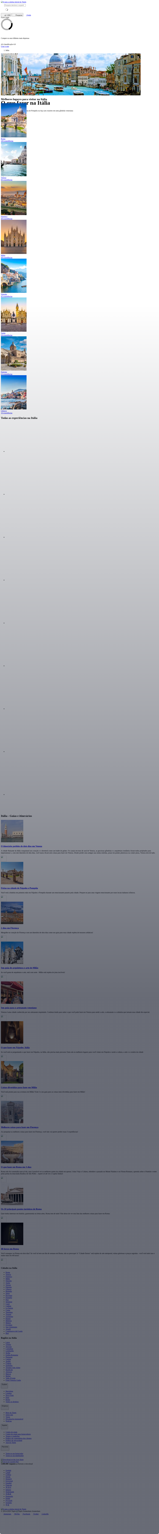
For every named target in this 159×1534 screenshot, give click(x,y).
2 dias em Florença (10, 928)
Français (9, 1485)
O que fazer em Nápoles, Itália (15, 1047)
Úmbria (8, 1363)
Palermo (9, 1287)
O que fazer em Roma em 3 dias (16, 1167)
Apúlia (8, 1361)
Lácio (8, 1342)
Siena (8, 1293)
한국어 (8, 1487)
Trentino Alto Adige (13, 1368)
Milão (8, 1279)
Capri (8, 1304)
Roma (8, 1272)
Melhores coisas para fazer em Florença (19, 1127)
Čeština (8, 1475)
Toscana (9, 1347)
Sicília (8, 1353)
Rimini (8, 1319)
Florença (9, 1277)
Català (8, 1473)
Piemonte (9, 1357)
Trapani (8, 1314)
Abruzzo (9, 1372)
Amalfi (8, 1329)
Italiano (8, 1490)
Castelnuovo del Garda (14, 1331)
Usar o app (5, 46)
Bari (7, 1333)
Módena (9, 1321)
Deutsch (9, 1479)
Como (8, 1310)
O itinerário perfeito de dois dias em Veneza (21, 846)
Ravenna (9, 1296)
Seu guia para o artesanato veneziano (19, 1007)
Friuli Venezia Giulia (13, 1380)
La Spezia (9, 1308)
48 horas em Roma (10, 1249)
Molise (8, 1376)
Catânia (8, 1306)
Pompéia (9, 1298)
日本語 (8, 1494)
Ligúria (8, 1359)
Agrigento (9, 1317)
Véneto (8, 1345)
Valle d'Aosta (10, 1378)
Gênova (8, 1289)
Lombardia (10, 1351)
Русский (9, 1501)
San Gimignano (11, 1327)
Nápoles (9, 1281)
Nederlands (10, 1492)
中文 (7, 1505)
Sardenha (9, 1366)
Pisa (7, 1300)
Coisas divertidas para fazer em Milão (19, 1087)
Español (9, 1483)
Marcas (8, 1374)
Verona (8, 1285)
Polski (8, 1498)
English (8, 1470)
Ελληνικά (9, 1481)
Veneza (8, 1274)
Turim (8, 1283)
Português (9, 1496)
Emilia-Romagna (12, 1355)
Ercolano (9, 1325)
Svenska (9, 1503)
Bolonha (9, 1291)
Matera (8, 1323)
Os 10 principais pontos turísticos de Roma (21, 1209)
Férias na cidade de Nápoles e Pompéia (19, 888)
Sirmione (9, 1302)
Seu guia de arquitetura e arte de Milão (19, 968)
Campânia (9, 1349)
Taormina (9, 1312)
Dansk (8, 1477)
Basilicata (9, 1370)
